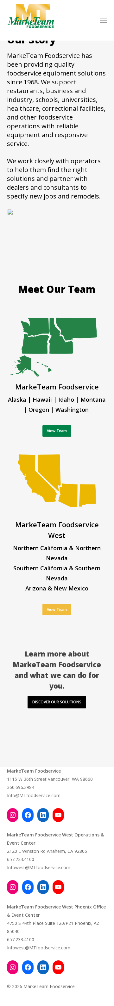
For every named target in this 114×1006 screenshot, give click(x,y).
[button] (103, 20)
